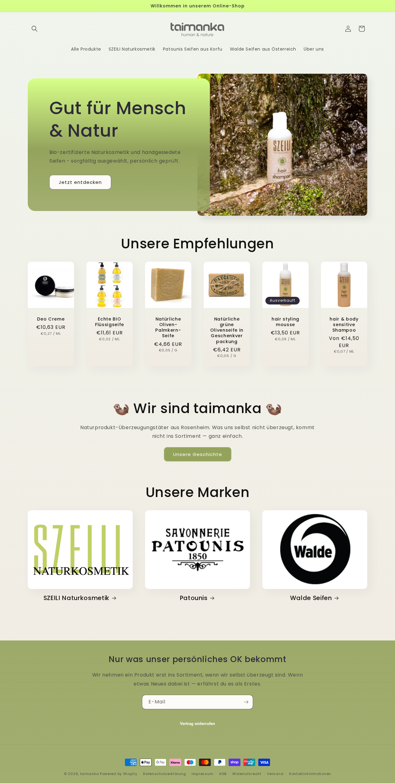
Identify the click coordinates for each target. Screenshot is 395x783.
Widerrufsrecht (246, 773)
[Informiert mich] (246, 702)
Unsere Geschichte (197, 454)
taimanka (89, 773)
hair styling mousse (285, 321)
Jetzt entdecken (80, 182)
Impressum (202, 773)
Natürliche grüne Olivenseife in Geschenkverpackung (226, 330)
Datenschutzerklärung (164, 773)
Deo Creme (50, 319)
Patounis (194, 598)
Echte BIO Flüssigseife (109, 321)
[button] (34, 28)
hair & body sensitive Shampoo (344, 324)
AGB (223, 773)
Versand (275, 773)
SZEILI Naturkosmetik (77, 598)
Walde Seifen (311, 598)
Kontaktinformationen (310, 773)
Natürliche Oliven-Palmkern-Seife (168, 327)
